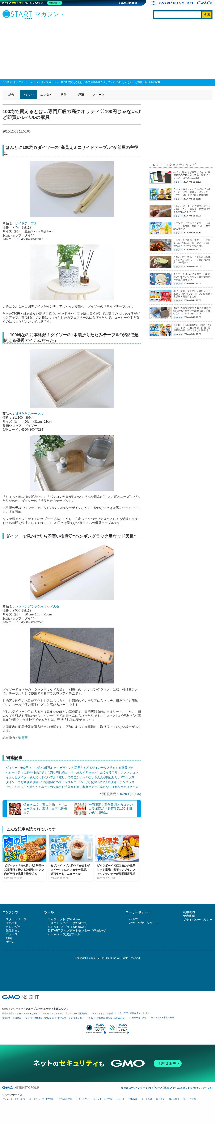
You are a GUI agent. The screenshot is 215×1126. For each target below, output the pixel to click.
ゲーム (10, 941)
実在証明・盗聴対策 (11, 1018)
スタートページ (16, 919)
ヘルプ (133, 919)
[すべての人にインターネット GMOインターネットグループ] (185, 3)
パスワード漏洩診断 (78, 1013)
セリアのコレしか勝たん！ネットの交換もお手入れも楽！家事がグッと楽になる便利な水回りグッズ (72, 787)
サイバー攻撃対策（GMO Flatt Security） (107, 1018)
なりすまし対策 (139, 1018)
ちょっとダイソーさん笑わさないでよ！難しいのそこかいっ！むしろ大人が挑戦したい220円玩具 (70, 777)
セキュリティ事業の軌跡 (162, 1017)
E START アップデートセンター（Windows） (78, 930)
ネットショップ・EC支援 (41, 1099)
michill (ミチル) (130, 794)
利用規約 (189, 912)
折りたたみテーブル (29, 413)
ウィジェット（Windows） (65, 919)
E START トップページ (16, 82)
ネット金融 (147, 1099)
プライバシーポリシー (197, 919)
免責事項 (189, 916)
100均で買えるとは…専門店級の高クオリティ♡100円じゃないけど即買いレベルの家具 (110, 82)
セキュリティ (82, 1099)
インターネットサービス (13, 1099)
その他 (193, 1099)
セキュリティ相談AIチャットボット (134, 1013)
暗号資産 (160, 1099)
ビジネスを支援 (65, 1099)
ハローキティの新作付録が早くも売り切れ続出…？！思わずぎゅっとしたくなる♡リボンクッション (72, 772)
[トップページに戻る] (18, 14)
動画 (9, 938)
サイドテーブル (26, 223)
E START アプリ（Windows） (67, 926)
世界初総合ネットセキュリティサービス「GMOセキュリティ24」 (33, 1013)
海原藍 (23, 738)
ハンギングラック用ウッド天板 (37, 606)
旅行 (64, 94)
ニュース (12, 934)
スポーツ (98, 94)
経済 (81, 94)
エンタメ (46, 94)
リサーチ (120, 1099)
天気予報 (12, 923)
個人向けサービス (177, 1099)
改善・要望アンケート (144, 923)
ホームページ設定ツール (64, 934)
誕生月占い (13, 930)
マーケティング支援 (102, 1099)
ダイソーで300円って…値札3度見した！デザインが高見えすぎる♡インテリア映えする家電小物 (69, 767)
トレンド (38, 82)
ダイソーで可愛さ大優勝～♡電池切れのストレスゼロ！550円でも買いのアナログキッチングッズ (70, 782)
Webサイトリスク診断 (102, 1013)
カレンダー (13, 926)
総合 (11, 94)
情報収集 (133, 1099)
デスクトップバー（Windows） (68, 923)
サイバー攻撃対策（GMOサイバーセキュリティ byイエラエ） (54, 1018)
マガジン (51, 82)
